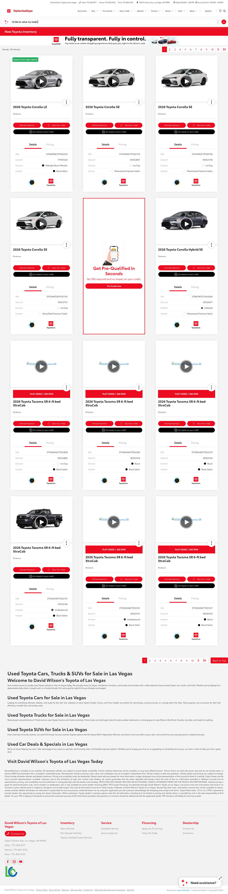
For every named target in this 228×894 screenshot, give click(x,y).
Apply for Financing (152, 828)
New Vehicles (67, 828)
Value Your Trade (58, 125)
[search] (224, 11)
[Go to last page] (224, 49)
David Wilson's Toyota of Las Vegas (20, 889)
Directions (188, 833)
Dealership (191, 822)
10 (212, 49)
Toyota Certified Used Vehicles (76, 837)
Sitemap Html (76, 889)
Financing (149, 822)
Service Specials (109, 833)
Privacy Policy (42, 889)
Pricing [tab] (50, 144)
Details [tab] (33, 144)
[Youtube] (21, 861)
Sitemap (65, 889)
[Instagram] (14, 861)
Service (106, 822)
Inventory (67, 822)
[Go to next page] (218, 49)
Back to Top (219, 660)
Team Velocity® (183, 890)
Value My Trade (149, 833)
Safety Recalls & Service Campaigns (109, 889)
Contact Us (17, 833)
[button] (66, 102)
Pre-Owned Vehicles (71, 833)
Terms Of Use (54, 889)
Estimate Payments (27, 125)
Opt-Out (130, 889)
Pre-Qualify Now (114, 286)
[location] (137, 2)
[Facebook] (8, 861)
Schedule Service (110, 828)
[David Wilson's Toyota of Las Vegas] (19, 10)
